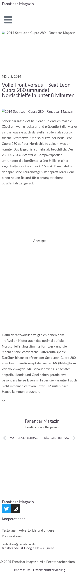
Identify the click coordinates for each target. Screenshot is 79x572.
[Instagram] (15, 508)
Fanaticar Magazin (18, 4)
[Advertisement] (39, 284)
